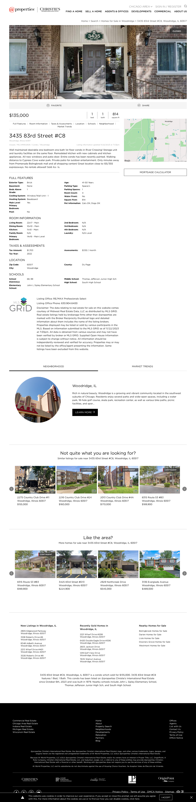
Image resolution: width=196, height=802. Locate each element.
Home (98, 720)
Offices (172, 720)
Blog (98, 741)
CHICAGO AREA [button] (139, 6)
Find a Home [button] (74, 11)
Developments (141, 11)
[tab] (53, 366)
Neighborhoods (103, 729)
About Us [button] (180, 11)
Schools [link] (92, 124)
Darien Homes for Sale (150, 634)
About (99, 723)
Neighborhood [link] (106, 124)
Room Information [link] (38, 124)
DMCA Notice (176, 738)
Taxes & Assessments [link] (62, 124)
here (137, 799)
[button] (155, 140)
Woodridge (45, 145)
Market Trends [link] (65, 126)
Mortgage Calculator (155, 172)
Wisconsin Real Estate (24, 732)
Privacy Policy (176, 732)
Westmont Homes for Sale (152, 645)
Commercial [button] (162, 11)
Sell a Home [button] (93, 11)
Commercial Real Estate (24, 720)
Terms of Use (175, 735)
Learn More (84, 412)
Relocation (101, 735)
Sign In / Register (168, 6)
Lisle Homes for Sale (149, 638)
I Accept (165, 797)
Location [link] (80, 124)
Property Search (104, 726)
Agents (173, 723)
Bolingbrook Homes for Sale (153, 631)
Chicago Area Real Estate (25, 723)
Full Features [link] (20, 124)
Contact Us (175, 729)
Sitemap (169, 791)
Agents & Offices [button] (116, 11)
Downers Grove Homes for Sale (154, 642)
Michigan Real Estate (23, 729)
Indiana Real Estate (22, 726)
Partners (100, 738)
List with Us (175, 726)
